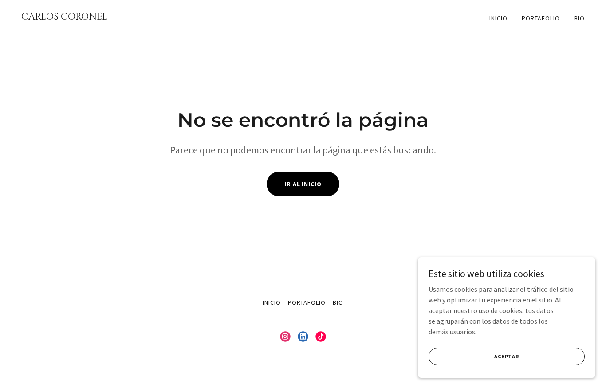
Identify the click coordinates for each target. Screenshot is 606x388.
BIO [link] (579, 18)
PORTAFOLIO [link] (541, 18)
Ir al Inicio (303, 184)
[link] (158, 16)
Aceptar (506, 356)
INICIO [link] (498, 18)
